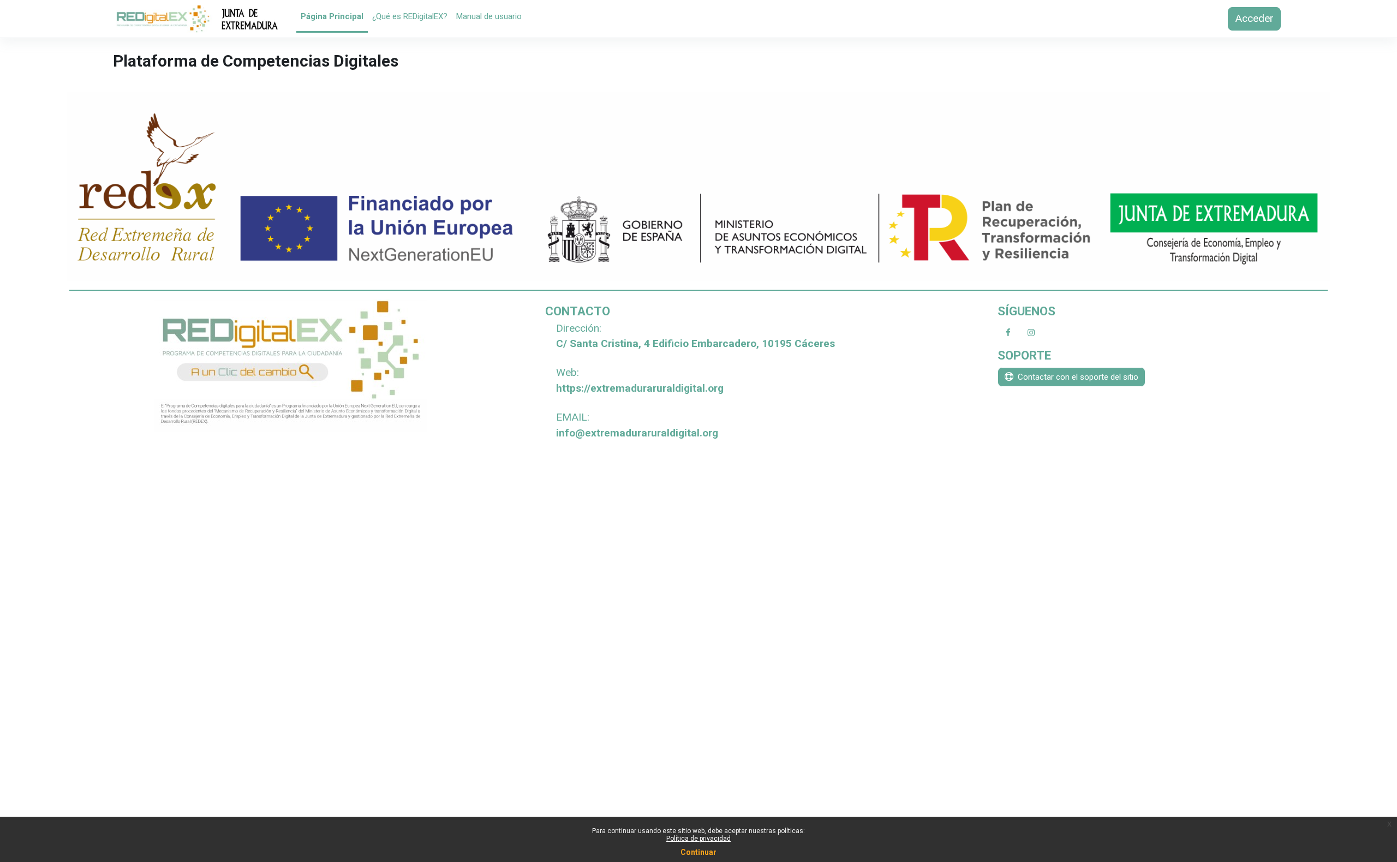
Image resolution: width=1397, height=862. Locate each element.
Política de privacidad (698, 838)
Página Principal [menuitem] (332, 16)
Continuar (698, 852)
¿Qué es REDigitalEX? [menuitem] (409, 16)
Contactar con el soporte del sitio (1078, 377)
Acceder (1254, 18)
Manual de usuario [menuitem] (489, 16)
